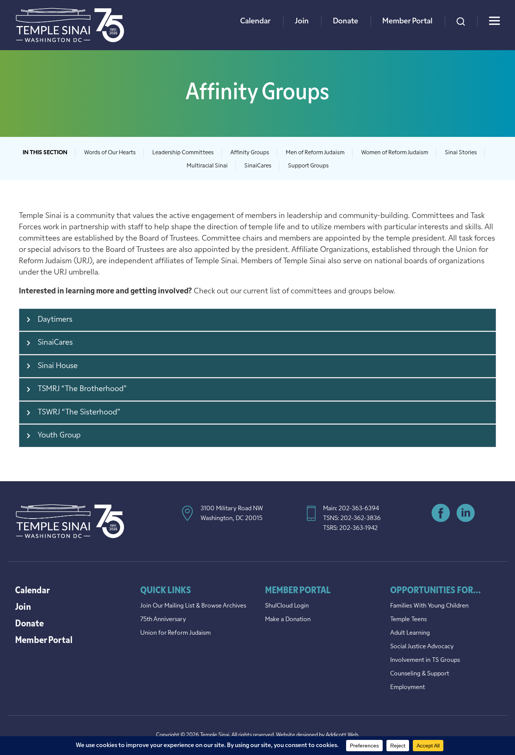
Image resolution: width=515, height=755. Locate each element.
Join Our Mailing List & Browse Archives (193, 606)
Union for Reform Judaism (175, 633)
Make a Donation (288, 620)
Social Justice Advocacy (422, 647)
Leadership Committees (183, 153)
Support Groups (308, 166)
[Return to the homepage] (70, 25)
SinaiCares (257, 166)
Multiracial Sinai (207, 166)
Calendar (255, 21)
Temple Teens (408, 620)
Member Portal (407, 21)
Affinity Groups (249, 153)
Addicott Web (342, 735)
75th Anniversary (163, 620)
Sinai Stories (461, 153)
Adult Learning (410, 633)
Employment (407, 687)
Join (302, 21)
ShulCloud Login (287, 606)
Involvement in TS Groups (425, 660)
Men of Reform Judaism (315, 153)
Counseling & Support (419, 674)
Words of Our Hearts (110, 153)
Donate (345, 21)
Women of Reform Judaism (394, 153)
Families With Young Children (429, 606)
